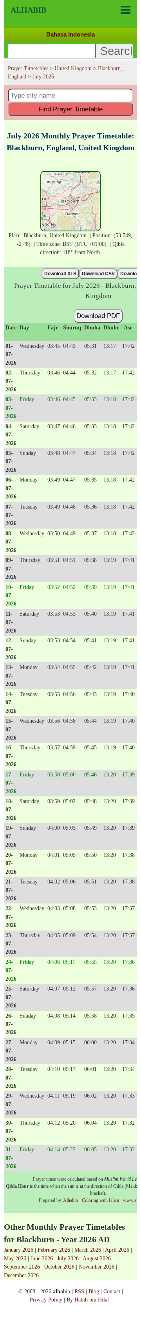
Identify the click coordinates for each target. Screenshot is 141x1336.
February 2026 (54, 1250)
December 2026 (21, 1275)
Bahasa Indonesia (70, 34)
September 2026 (22, 1266)
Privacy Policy (46, 1299)
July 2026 (68, 1258)
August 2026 (97, 1258)
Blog (94, 1291)
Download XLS (60, 273)
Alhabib (28, 9)
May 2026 (15, 1258)
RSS (79, 1291)
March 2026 (87, 1250)
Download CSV (98, 273)
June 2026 (42, 1258)
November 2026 (96, 1266)
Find (70, 109)
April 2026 (117, 1250)
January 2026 (18, 1250)
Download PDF (98, 316)
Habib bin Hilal (91, 1299)
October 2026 (59, 1266)
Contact (111, 1291)
